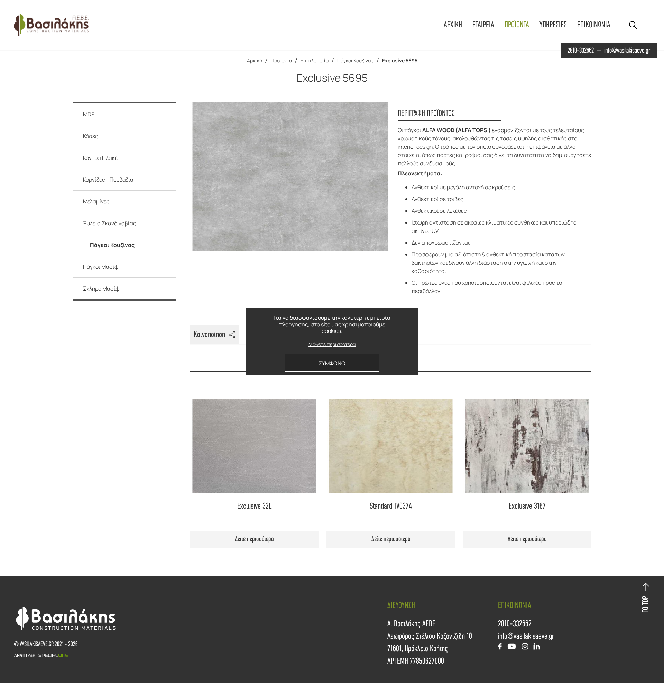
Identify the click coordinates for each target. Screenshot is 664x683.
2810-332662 (581, 50)
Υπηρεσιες (553, 25)
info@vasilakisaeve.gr (627, 50)
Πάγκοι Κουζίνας (355, 60)
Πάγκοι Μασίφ (101, 267)
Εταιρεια (483, 25)
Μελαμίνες (96, 201)
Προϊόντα (281, 60)
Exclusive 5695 (399, 60)
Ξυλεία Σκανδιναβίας (109, 223)
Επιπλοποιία (315, 60)
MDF (88, 114)
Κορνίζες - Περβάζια (108, 179)
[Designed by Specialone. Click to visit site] (173, 655)
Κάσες (90, 136)
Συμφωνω (332, 363)
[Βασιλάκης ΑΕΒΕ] (51, 25)
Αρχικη (453, 25)
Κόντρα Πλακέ (100, 158)
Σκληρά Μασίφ (101, 288)
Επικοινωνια (593, 25)
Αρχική (254, 60)
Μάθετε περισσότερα (332, 344)
